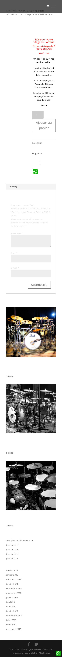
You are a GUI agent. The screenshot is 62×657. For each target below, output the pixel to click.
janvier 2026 (12, 574)
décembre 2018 (13, 629)
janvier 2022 (12, 597)
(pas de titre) (12, 545)
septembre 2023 (14, 588)
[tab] (31, 186)
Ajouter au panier (44, 125)
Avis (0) (13, 186)
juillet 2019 (11, 620)
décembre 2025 (13, 579)
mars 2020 (11, 606)
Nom (14, 253)
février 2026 (12, 570)
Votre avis (16, 233)
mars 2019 (11, 624)
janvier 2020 (12, 611)
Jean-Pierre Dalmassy (41, 649)
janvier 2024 (12, 584)
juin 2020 (10, 602)
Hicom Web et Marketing (37, 652)
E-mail (15, 267)
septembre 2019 (14, 615)
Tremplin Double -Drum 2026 (19, 540)
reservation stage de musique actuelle (44, 157)
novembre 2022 (13, 593)
